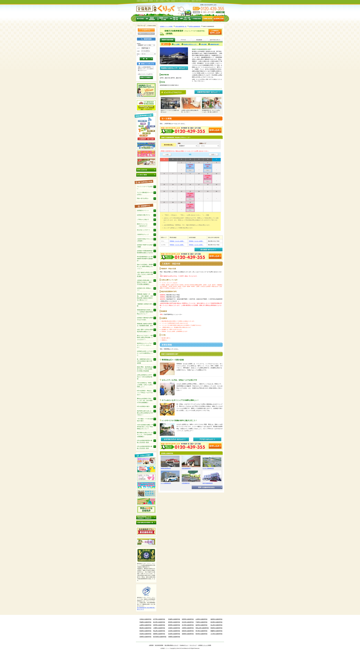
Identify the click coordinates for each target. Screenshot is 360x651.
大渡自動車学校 (186, 483)
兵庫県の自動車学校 (188, 628)
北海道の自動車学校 (145, 619)
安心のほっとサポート (143, 230)
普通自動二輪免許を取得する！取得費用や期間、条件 (145, 324)
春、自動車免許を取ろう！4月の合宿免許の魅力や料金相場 (145, 361)
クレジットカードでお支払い (145, 187)
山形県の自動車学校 (201, 619)
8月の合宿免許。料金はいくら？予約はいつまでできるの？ (145, 392)
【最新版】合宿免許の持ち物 (145, 305)
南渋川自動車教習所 (208, 483)
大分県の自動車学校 (216, 634)
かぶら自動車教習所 (166, 483)
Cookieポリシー (184, 645)
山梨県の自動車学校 (145, 625)
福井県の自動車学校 (201, 625)
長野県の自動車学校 (159, 625)
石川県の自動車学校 (188, 625)
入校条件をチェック (143, 234)
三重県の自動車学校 (159, 628)
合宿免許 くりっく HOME (204, 645)
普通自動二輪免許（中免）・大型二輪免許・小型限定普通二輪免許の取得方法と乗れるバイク (145, 297)
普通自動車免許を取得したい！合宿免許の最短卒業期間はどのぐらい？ (145, 312)
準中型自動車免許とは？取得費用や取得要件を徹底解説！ (145, 258)
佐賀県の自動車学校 (174, 634)
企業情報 (151, 645)
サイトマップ (193, 645)
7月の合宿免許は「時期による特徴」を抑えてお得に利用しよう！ (145, 385)
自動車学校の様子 (214, 44)
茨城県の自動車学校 (145, 622)
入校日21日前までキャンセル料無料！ (145, 240)
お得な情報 (204, 44)
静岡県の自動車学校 (174, 625)
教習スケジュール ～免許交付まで (142, 225)
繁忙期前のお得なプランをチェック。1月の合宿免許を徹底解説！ (145, 434)
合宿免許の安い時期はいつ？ (144, 289)
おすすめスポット (215, 40)
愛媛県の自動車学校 (216, 631)
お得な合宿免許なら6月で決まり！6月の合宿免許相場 (144, 377)
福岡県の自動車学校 (159, 634)
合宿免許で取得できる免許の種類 (145, 246)
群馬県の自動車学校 (174, 622)
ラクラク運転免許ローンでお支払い (145, 193)
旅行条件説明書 (159, 645)
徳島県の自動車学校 (188, 631)
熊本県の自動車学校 (201, 634)
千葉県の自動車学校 (201, 622)
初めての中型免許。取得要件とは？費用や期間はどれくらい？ (145, 266)
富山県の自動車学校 (216, 625)
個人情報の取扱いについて (171, 645)
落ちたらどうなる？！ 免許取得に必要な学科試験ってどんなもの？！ (145, 337)
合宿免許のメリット (143, 210)
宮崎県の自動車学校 (145, 636)
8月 (167, 154)
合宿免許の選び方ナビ (143, 215)
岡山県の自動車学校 (159, 631)
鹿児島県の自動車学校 (159, 636)
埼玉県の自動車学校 (188, 622)
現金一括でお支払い (143, 198)
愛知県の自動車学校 (145, 628)
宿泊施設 (199, 40)
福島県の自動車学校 (216, 619)
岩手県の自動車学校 (159, 619)
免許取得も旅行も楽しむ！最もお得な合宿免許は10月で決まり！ (145, 413)
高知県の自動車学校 (145, 634)
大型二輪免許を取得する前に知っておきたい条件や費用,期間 (145, 274)
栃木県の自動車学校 (159, 622)
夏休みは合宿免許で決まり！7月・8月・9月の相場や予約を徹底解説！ (144, 400)
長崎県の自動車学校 (188, 634)
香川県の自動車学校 (201, 631)
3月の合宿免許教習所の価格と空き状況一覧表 (144, 447)
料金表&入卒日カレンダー (190, 44)
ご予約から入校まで (143, 219)
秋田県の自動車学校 (188, 619)
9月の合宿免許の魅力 (143, 406)
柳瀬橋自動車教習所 (166, 468)
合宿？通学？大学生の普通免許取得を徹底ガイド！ (145, 330)
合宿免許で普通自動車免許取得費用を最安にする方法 (145, 252)
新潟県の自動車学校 (216, 622)
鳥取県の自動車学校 (216, 628)
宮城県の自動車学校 (174, 619)
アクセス (183, 40)
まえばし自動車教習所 (208, 468)
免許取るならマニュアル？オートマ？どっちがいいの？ (145, 345)
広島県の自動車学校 (174, 631)
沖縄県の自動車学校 (174, 636)
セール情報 (176, 44)
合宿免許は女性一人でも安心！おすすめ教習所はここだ (145, 353)
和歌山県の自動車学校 (202, 628)
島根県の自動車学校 (145, 631)
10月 (213, 154)
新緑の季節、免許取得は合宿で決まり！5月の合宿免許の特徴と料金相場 (145, 369)
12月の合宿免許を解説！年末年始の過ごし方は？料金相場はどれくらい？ (145, 426)
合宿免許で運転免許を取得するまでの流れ (145, 319)
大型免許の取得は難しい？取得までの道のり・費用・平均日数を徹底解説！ (145, 282)
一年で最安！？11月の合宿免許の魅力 (145, 420)
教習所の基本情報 (167, 40)
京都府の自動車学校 (174, 628)
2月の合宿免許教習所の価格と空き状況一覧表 (144, 441)
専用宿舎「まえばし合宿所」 (177, 241)
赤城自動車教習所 (186, 468)
